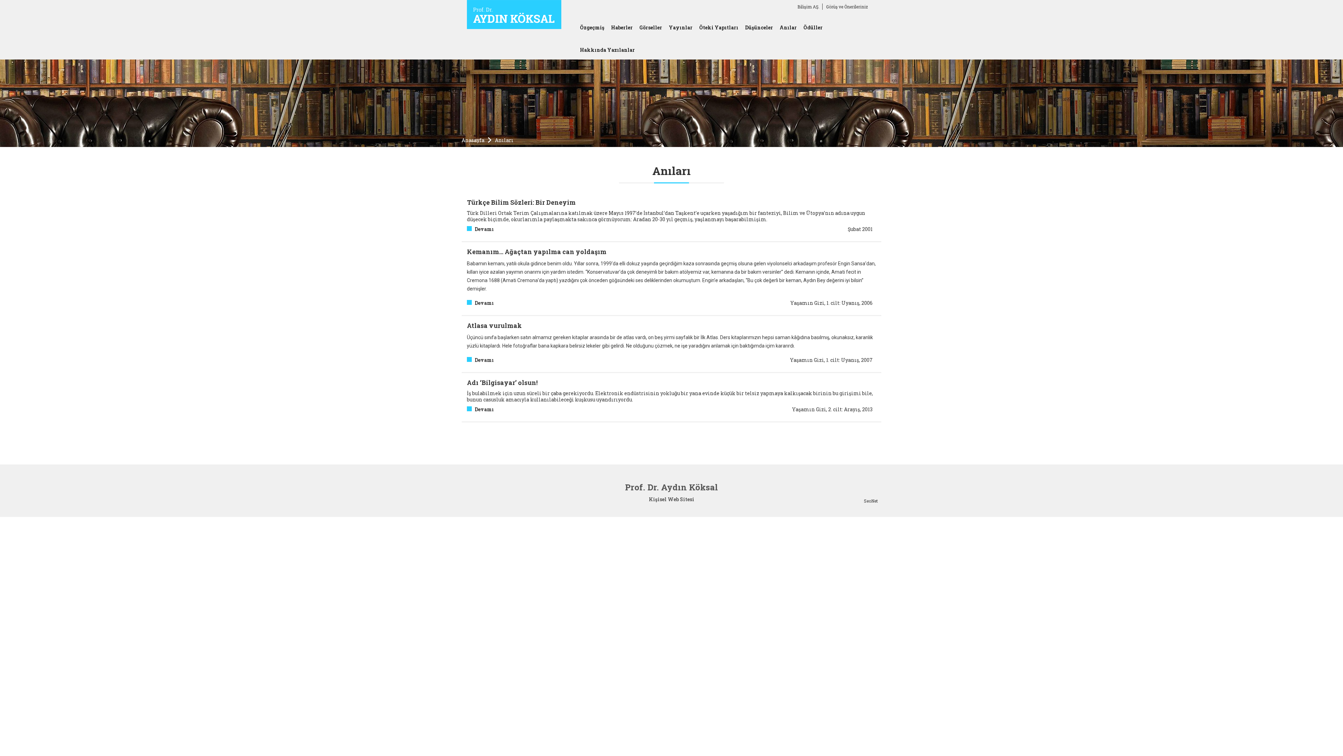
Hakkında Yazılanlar (607, 50)
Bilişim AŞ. (808, 6)
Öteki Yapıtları (718, 27)
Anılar (788, 27)
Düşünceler (759, 27)
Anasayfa (473, 140)
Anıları (504, 140)
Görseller (650, 27)
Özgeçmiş (592, 27)
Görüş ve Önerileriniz (847, 6)
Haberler (622, 27)
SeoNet (871, 501)
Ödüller (813, 27)
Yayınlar (680, 27)
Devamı (484, 229)
